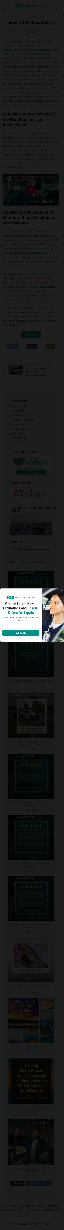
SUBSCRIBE (21, 633)
